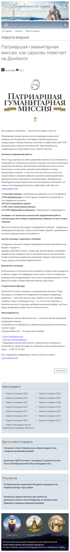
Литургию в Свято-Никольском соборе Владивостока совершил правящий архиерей (30, 449)
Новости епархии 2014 (50, 416)
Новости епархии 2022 (50, 398)
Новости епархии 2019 (17, 407)
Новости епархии (32, 31)
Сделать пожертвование (14, 339)
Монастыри (34, 535)
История (56, 535)
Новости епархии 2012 (50, 420)
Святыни (12, 535)
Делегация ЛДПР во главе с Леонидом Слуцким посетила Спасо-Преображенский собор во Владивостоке (32, 462)
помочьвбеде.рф (9, 188)
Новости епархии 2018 (50, 407)
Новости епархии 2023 (17, 398)
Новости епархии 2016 (50, 411)
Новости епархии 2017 (17, 411)
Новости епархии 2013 (17, 420)
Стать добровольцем (12, 336)
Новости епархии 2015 (17, 416)
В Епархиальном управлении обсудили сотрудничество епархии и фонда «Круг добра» (31, 486)
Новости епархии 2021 (17, 402)
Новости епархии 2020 (50, 402)
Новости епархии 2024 (50, 393)
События (18, 31)
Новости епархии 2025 (17, 393)
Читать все (60, 371)
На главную (7, 31)
